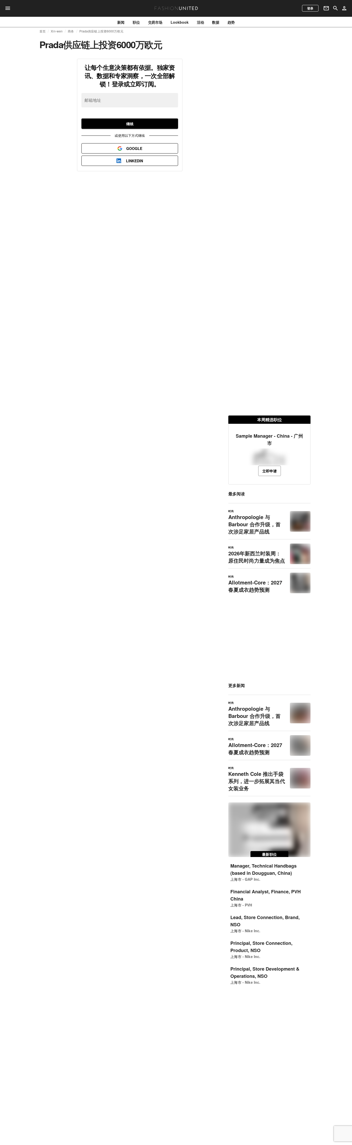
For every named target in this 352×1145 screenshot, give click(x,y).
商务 (71, 31)
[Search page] (335, 8)
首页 (42, 31)
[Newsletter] (326, 8)
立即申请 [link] (269, 470)
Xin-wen (57, 31)
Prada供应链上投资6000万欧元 (101, 31)
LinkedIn (134, 160)
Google (134, 148)
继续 (129, 123)
